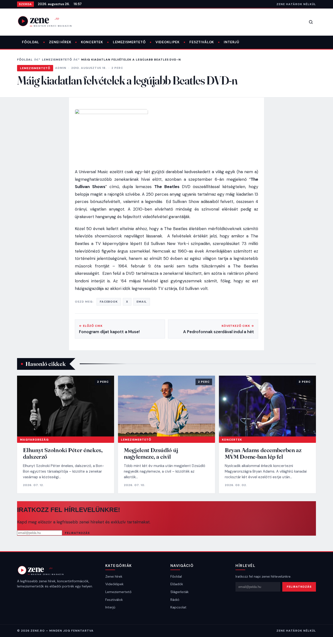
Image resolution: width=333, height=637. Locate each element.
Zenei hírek (60, 42)
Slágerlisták (179, 592)
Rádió (174, 599)
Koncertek (92, 42)
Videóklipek (114, 584)
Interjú (231, 42)
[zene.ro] (48, 21)
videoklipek (168, 42)
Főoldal (30, 42)
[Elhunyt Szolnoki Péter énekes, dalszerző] (65, 406)
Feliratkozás (77, 533)
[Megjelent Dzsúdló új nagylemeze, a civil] (166, 406)
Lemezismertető (129, 42)
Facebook (109, 302)
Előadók (176, 584)
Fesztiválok (201, 42)
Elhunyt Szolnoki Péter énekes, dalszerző (62, 453)
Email (142, 302)
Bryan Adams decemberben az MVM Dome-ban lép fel (263, 453)
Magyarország (34, 440)
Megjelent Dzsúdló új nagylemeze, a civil (151, 453)
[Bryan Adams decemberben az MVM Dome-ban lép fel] (267, 406)
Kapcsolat (178, 607)
